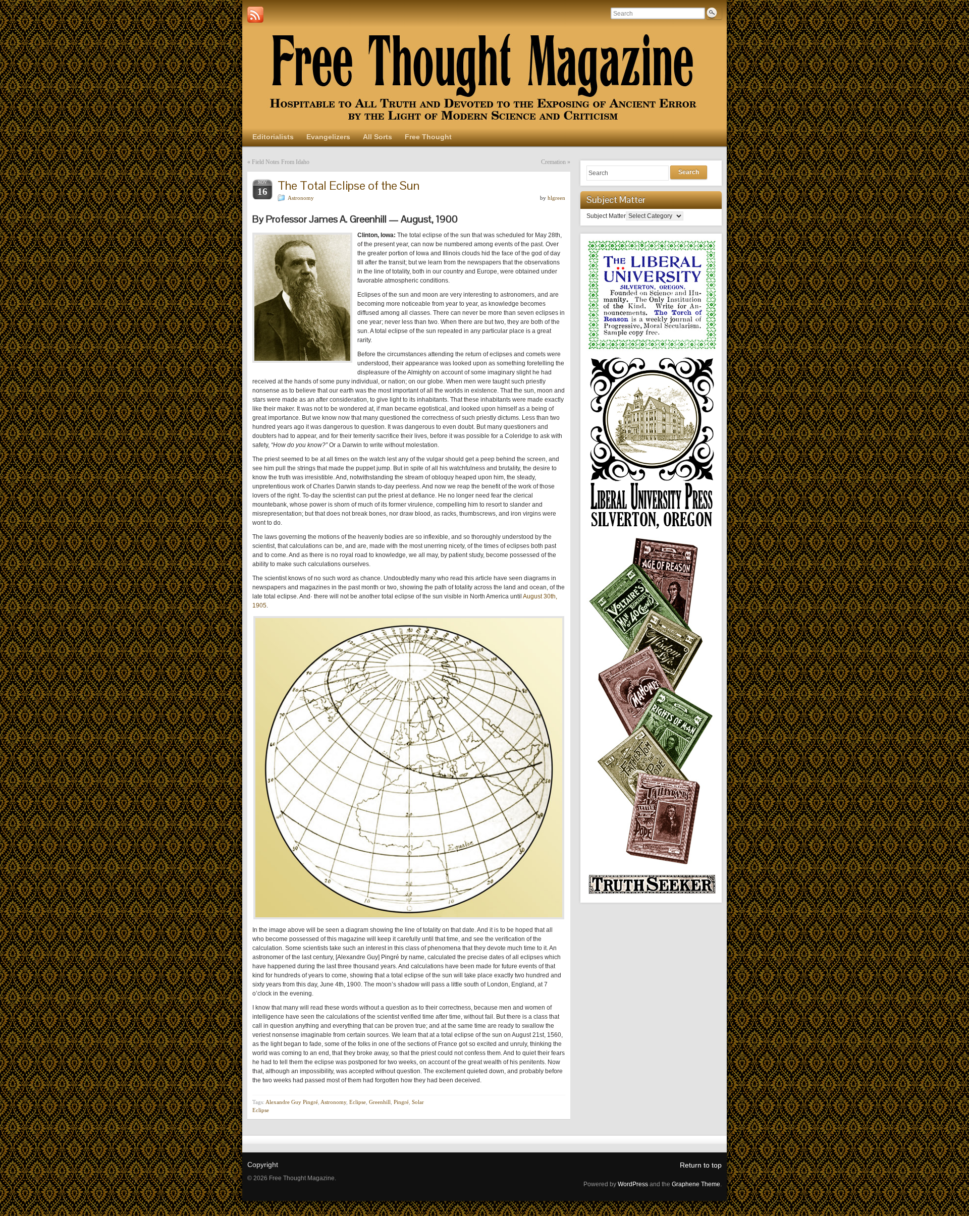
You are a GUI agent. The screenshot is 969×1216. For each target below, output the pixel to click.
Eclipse (357, 1102)
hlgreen (556, 198)
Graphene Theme (696, 1184)
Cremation (553, 161)
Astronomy (301, 198)
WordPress (633, 1184)
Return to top (701, 1165)
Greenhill (380, 1102)
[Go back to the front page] (484, 78)
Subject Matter (606, 215)
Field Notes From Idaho (280, 161)
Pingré (401, 1102)
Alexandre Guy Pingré (291, 1102)
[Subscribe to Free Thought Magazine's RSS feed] (255, 15)
